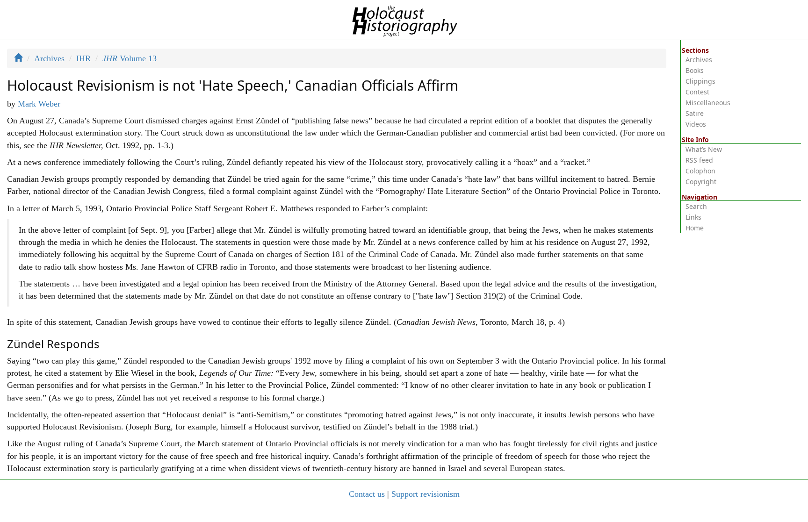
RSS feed (699, 160)
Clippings (700, 81)
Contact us (367, 494)
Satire (694, 113)
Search (696, 206)
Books (694, 70)
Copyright (700, 181)
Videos (695, 124)
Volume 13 (129, 58)
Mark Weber (39, 103)
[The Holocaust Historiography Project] (404, 19)
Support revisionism (425, 494)
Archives (49, 58)
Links (693, 217)
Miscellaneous (707, 102)
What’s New (703, 149)
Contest (697, 91)
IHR (83, 58)
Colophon (700, 170)
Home (694, 227)
